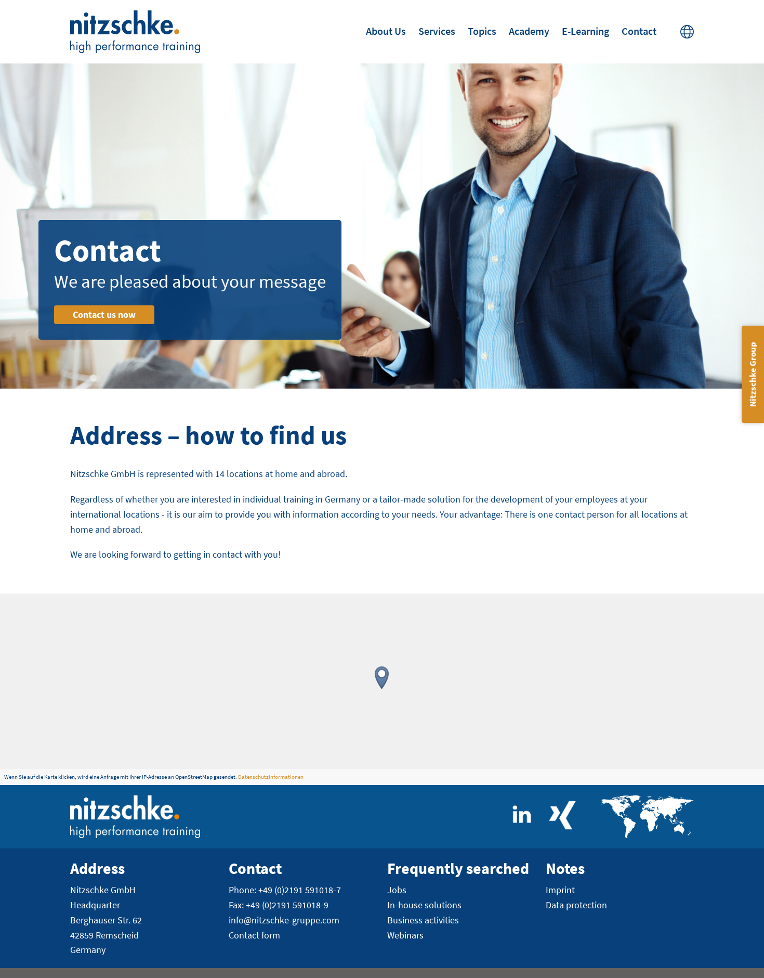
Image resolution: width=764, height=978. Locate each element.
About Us (386, 30)
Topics (482, 30)
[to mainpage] (135, 31)
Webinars (405, 935)
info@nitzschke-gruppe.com (284, 920)
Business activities (423, 920)
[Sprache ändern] (687, 31)
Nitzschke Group (752, 374)
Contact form (254, 935)
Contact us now (104, 314)
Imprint (560, 890)
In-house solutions (424, 905)
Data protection (576, 905)
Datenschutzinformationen (271, 776)
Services (436, 30)
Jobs (396, 890)
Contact (639, 30)
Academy (529, 30)
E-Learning (585, 30)
